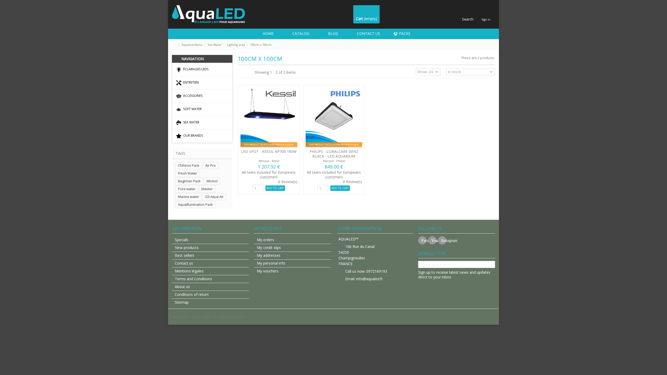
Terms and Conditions (193, 279)
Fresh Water (187, 173)
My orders (265, 240)
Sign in (485, 19)
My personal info (271, 263)
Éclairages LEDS (195, 69)
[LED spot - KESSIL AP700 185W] (268, 118)
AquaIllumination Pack (195, 204)
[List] (246, 72)
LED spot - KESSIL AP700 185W (269, 151)
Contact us (184, 263)
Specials (181, 240)
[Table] (250, 72)
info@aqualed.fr (369, 278)
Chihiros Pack (188, 165)
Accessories (192, 95)
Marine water (188, 196)
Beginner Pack (189, 181)
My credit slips (269, 247)
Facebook (424, 240)
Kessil (275, 161)
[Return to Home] (173, 45)
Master (207, 188)
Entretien (190, 82)
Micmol (212, 181)
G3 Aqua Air (214, 196)
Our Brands (192, 135)
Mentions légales (189, 271)
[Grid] (241, 72)
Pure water (186, 188)
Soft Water (192, 109)
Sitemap (182, 302)
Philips (340, 161)
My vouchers (268, 271)
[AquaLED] (208, 13)
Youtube (433, 240)
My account (268, 229)
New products (187, 247)
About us (182, 286)
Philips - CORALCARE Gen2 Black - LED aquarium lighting (334, 156)
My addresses (268, 255)
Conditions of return (192, 294)
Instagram (443, 240)
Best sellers (184, 255)
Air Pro (210, 165)
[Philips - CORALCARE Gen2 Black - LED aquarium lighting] (334, 118)
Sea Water (190, 122)
